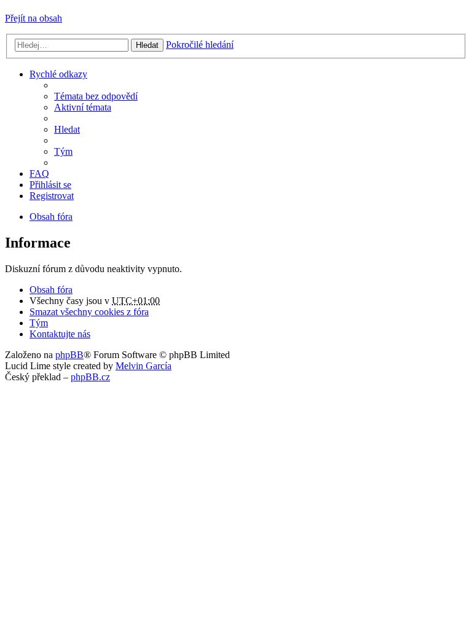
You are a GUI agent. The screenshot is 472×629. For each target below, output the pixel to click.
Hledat (147, 45)
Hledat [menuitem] (67, 129)
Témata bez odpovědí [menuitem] (96, 96)
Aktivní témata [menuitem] (82, 107)
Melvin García (143, 366)
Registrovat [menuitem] (52, 195)
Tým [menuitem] (63, 151)
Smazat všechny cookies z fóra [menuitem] (89, 312)
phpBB (69, 355)
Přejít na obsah (33, 18)
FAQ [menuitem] (39, 173)
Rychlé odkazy (58, 74)
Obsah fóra (51, 289)
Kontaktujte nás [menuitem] (60, 334)
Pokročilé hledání (200, 44)
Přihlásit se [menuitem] (50, 184)
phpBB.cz (90, 377)
